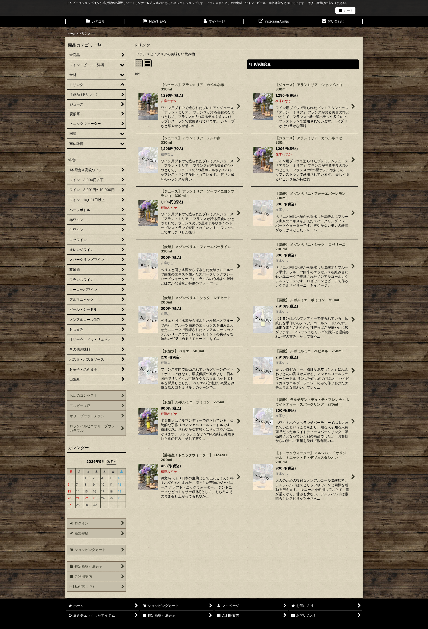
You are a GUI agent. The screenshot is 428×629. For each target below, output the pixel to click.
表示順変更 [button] (262, 64)
